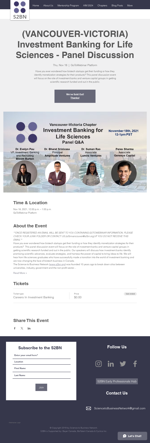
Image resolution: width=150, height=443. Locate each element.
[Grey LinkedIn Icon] (110, 363)
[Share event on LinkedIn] (29, 328)
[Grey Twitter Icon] (123, 363)
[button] (48, 5)
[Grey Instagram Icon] (98, 363)
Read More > (20, 272)
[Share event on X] (22, 328)
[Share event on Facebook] (14, 328)
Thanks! (75, 98)
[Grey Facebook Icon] (135, 363)
